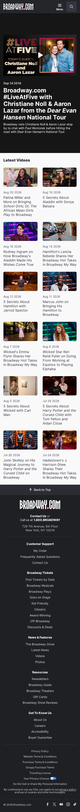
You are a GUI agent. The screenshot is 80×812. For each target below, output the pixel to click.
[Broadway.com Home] (18, 6)
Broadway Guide (40, 685)
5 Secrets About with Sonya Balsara (58, 201)
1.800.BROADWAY (47, 520)
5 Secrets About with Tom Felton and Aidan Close (59, 414)
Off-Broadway (40, 621)
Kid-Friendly (40, 603)
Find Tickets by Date (40, 579)
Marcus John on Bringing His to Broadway (55, 308)
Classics (40, 609)
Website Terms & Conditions (40, 756)
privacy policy (67, 789)
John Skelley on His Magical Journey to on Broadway (20, 468)
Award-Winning (40, 615)
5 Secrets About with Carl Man (17, 410)
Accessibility (40, 731)
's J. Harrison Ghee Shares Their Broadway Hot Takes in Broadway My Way (60, 468)
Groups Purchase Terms (40, 767)
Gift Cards (40, 697)
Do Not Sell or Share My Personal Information (40, 783)
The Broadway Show (40, 644)
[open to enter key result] (71, 6)
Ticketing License (40, 773)
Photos (40, 662)
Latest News (40, 650)
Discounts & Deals (40, 627)
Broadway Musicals (40, 585)
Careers (40, 725)
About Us (40, 719)
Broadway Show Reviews (40, 702)
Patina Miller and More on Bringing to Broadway (19, 206)
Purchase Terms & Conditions (40, 762)
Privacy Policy (40, 751)
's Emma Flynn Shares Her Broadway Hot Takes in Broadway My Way (20, 358)
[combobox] (70, 6)
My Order (40, 550)
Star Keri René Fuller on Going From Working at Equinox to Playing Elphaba (59, 360)
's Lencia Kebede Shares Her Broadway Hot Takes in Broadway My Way (60, 258)
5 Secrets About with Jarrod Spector (16, 306)
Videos (40, 656)
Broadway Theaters (40, 691)
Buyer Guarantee (40, 737)
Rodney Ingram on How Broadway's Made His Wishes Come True (18, 258)
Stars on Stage (40, 597)
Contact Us (38, 516)
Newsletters (40, 679)
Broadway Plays (40, 591)
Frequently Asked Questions (40, 556)
